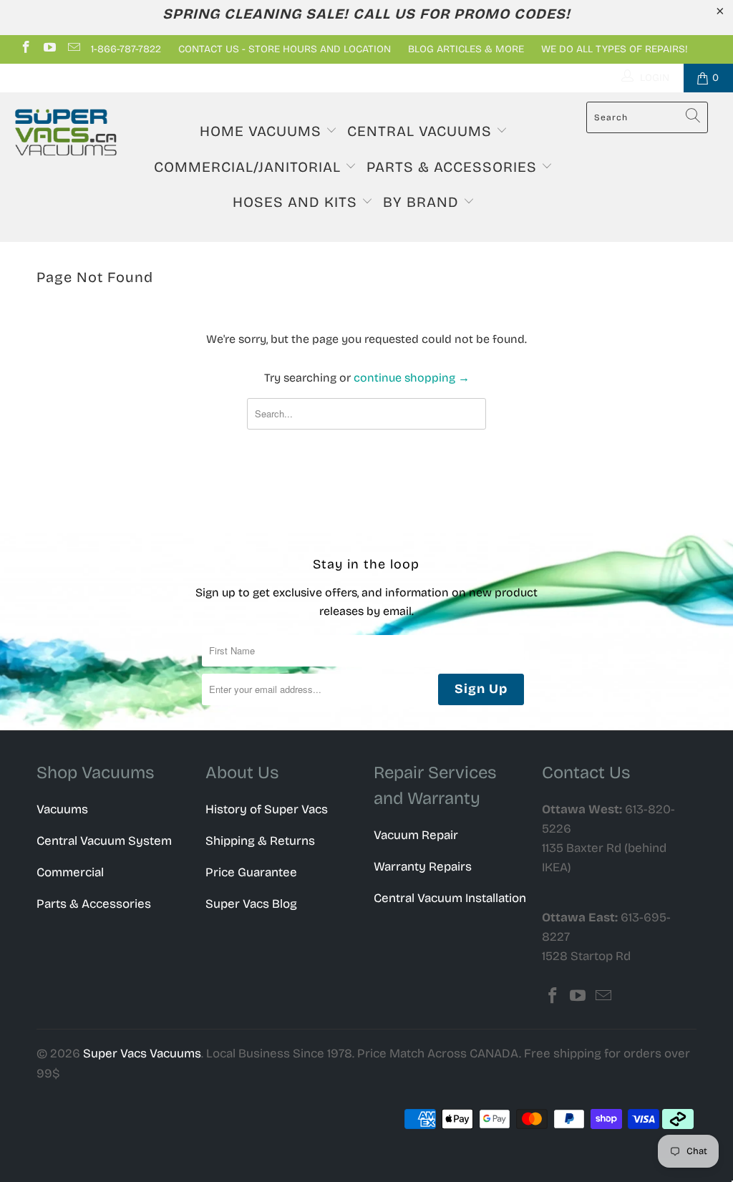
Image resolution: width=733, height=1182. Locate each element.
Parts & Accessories (453, 166)
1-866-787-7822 (126, 49)
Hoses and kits (297, 201)
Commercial (70, 872)
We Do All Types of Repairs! (614, 49)
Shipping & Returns (260, 840)
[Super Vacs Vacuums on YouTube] (49, 49)
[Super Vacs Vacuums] (65, 132)
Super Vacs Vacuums (142, 1053)
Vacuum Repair (416, 835)
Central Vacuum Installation (450, 898)
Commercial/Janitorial (249, 166)
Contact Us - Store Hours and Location (284, 49)
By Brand (423, 201)
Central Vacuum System (104, 840)
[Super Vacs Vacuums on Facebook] (25, 49)
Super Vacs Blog (251, 903)
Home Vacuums (263, 131)
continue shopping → (412, 377)
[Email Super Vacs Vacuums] (73, 49)
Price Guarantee (251, 872)
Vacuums (62, 809)
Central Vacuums (421, 131)
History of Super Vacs (266, 809)
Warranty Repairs (423, 866)
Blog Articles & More (466, 49)
